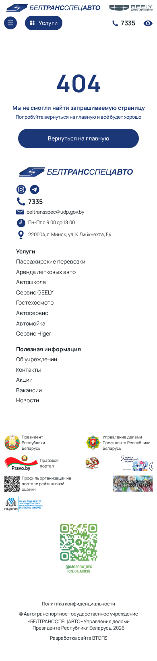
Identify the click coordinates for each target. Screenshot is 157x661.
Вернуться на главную (78, 138)
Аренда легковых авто (46, 272)
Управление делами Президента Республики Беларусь (127, 442)
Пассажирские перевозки (50, 261)
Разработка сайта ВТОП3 (78, 638)
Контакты (28, 369)
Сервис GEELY (35, 292)
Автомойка (30, 323)
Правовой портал (49, 463)
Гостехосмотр (35, 302)
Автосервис (32, 313)
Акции (24, 379)
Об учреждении (36, 359)
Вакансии (29, 390)
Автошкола (31, 282)
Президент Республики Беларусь (33, 442)
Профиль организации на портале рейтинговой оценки (46, 483)
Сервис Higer (33, 333)
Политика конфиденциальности (78, 603)
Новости (27, 400)
